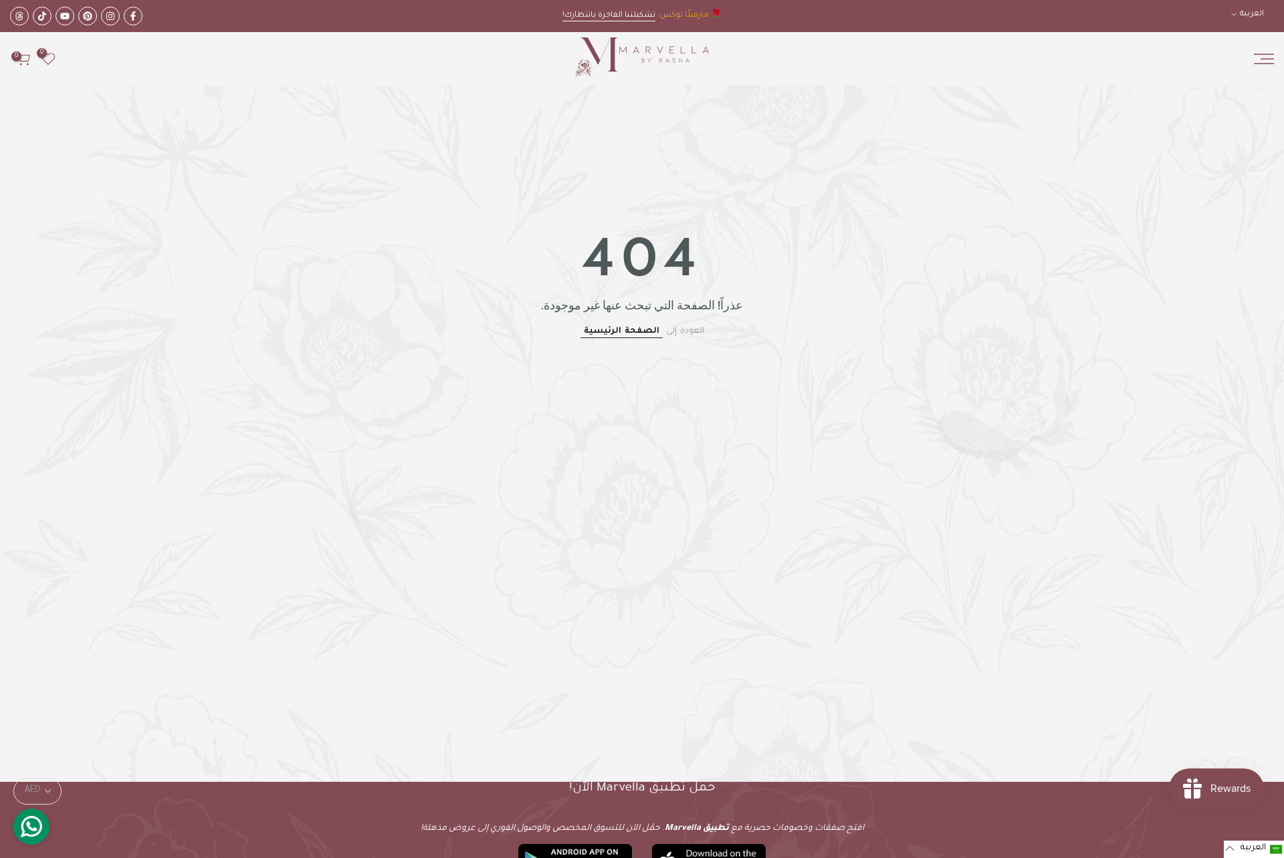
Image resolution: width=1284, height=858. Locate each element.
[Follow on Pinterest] (87, 16)
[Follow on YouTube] (65, 16)
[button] (1254, 849)
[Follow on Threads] (19, 16)
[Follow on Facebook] (133, 16)
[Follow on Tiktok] (42, 16)
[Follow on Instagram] (110, 16)
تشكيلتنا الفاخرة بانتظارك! (608, 15)
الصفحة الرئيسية (621, 331)
